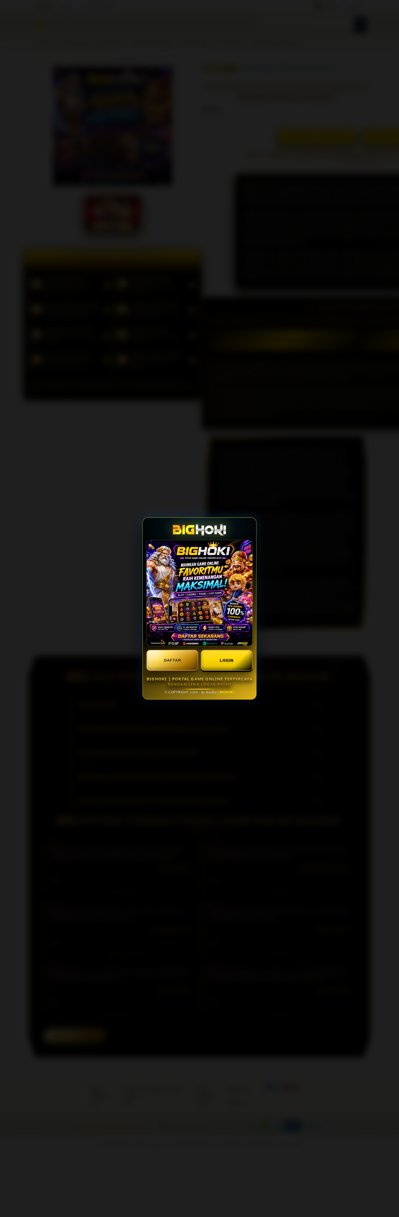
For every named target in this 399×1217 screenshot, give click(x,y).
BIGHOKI (227, 692)
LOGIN (226, 660)
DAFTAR (172, 660)
